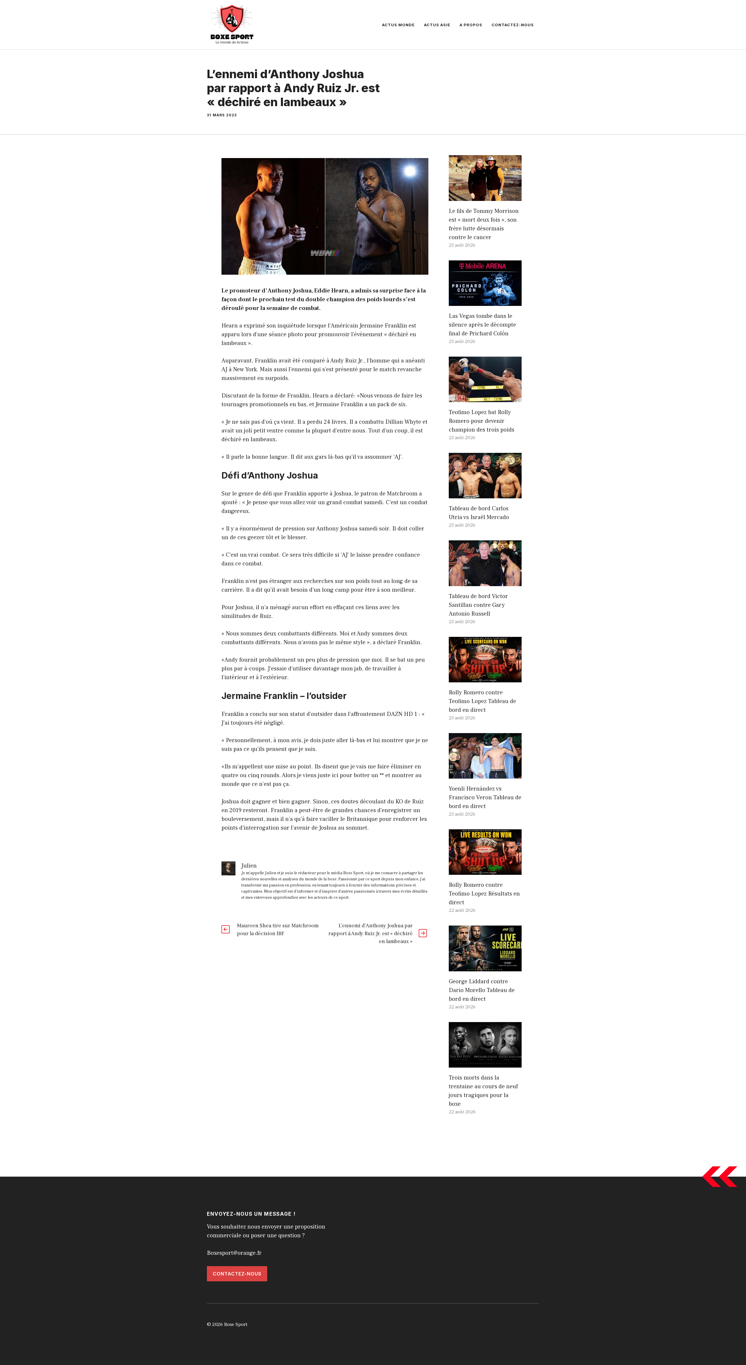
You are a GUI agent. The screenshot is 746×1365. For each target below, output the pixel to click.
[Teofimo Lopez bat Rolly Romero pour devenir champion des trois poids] (485, 398)
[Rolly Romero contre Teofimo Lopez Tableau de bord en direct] (485, 678)
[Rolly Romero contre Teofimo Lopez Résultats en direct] (485, 870)
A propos (471, 24)
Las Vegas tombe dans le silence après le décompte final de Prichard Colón (482, 324)
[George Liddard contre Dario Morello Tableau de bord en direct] (485, 967)
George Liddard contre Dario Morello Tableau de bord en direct (482, 990)
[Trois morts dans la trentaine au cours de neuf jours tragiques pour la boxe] (485, 1063)
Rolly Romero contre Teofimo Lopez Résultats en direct (484, 893)
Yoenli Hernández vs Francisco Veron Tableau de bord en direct (485, 797)
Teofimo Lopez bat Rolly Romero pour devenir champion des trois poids (481, 421)
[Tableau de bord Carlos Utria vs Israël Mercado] (485, 494)
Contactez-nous (513, 24)
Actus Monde (398, 24)
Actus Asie (437, 24)
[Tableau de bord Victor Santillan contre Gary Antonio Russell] (485, 582)
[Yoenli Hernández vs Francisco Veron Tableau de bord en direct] (485, 774)
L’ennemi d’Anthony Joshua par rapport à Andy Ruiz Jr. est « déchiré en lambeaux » (370, 933)
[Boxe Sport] (232, 24)
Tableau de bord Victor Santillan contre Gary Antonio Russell (478, 605)
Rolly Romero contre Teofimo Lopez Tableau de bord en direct (482, 701)
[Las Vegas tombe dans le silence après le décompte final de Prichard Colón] (485, 301)
